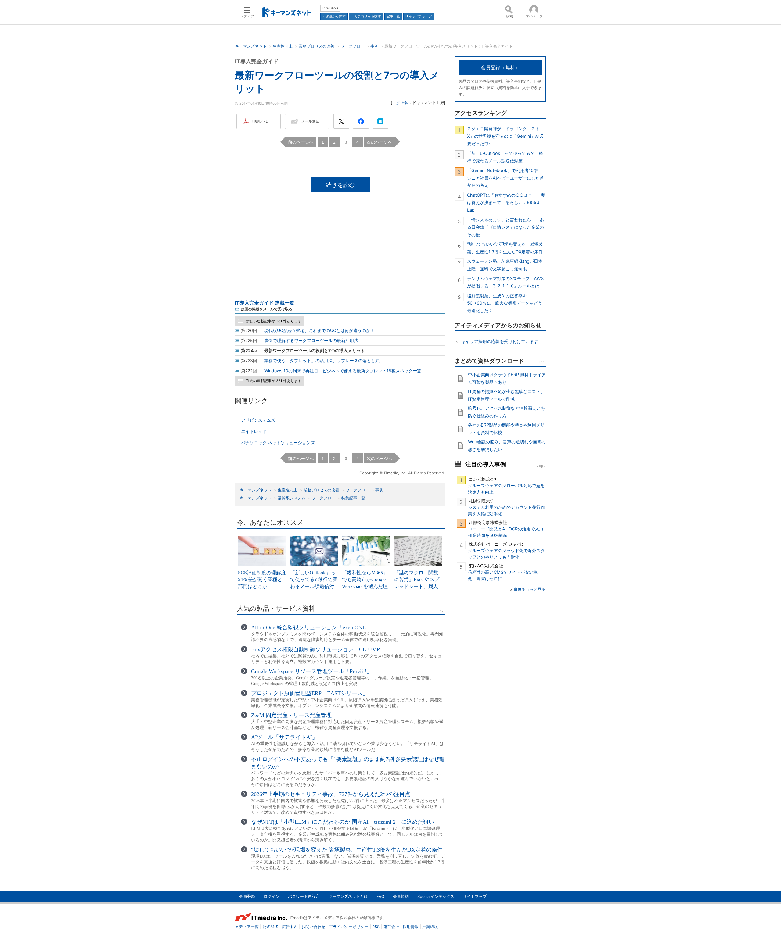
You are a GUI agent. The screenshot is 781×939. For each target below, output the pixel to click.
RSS (376, 926)
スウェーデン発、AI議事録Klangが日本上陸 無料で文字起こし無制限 (504, 265)
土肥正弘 (400, 102)
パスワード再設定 (304, 896)
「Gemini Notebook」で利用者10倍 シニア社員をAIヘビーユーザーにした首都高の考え (505, 178)
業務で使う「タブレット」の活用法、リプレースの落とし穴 (322, 360)
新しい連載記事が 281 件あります (273, 321)
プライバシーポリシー (349, 926)
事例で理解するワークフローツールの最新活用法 (311, 340)
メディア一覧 (247, 926)
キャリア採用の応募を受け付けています (499, 341)
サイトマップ (475, 896)
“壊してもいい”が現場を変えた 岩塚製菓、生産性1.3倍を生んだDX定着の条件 (505, 247)
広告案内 (290, 926)
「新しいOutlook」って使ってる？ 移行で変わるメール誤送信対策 (505, 157)
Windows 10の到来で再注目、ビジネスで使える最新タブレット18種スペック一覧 (342, 370)
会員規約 (401, 896)
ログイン (271, 896)
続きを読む (340, 184)
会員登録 (247, 896)
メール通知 (310, 121)
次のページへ (379, 142)
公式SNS (270, 926)
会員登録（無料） (500, 67)
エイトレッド (254, 431)
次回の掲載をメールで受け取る (266, 309)
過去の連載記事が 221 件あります (273, 380)
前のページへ (301, 142)
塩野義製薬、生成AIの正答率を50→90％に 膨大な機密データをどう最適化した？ (504, 303)
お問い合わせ (313, 926)
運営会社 (391, 926)
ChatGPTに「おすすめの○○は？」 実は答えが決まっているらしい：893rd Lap (506, 202)
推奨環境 (430, 926)
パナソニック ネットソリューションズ (278, 442)
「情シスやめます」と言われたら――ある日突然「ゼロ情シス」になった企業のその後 (505, 227)
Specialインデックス (435, 896)
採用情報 (411, 926)
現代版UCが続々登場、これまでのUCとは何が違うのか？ (319, 330)
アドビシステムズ (258, 420)
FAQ (380, 896)
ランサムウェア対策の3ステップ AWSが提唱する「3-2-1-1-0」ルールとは (505, 282)
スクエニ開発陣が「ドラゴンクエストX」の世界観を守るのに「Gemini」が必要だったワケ (505, 136)
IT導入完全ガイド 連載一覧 (264, 303)
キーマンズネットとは (348, 896)
